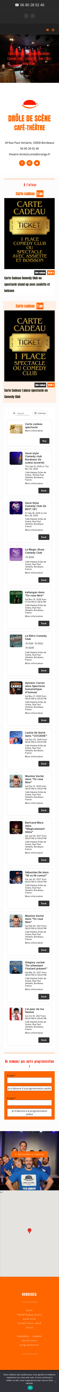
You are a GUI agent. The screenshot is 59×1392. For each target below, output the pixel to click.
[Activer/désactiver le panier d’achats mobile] (47, 29)
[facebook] (22, 163)
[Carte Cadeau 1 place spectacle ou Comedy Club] (29, 312)
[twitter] (37, 163)
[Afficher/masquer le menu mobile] (53, 29)
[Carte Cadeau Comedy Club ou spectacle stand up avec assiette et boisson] (29, 200)
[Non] (55, 1381)
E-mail (11, 1075)
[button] (29, 1231)
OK (30, 1388)
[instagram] (29, 163)
